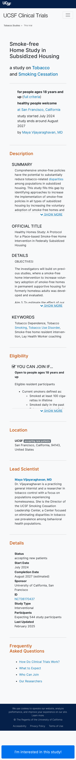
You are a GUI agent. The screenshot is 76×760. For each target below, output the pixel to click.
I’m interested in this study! (38, 752)
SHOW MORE (53, 214)
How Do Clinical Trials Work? (39, 662)
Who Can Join (29, 674)
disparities (56, 179)
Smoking (21, 327)
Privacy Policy (37, 726)
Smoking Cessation (38, 74)
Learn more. (38, 715)
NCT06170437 (25, 599)
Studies (12, 25)
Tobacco (41, 67)
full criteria (32, 97)
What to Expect (30, 668)
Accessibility (19, 726)
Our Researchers (30, 681)
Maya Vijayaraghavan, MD (42, 132)
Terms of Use (56, 726)
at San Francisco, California (38, 110)
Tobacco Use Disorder (44, 327)
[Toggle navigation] (68, 15)
